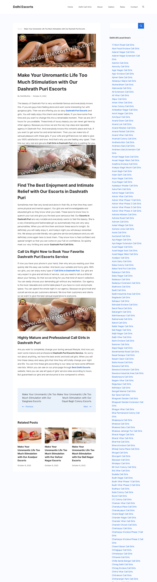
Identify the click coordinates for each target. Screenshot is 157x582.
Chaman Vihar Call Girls (123, 503)
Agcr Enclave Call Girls (123, 74)
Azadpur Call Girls (120, 258)
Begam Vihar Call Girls (122, 380)
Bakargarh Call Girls (121, 312)
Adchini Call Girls (120, 63)
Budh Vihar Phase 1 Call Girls (126, 481)
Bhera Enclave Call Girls (123, 445)
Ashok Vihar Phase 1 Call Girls (126, 200)
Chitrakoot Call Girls (121, 575)
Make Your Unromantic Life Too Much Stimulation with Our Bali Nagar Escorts (83, 453)
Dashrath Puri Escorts (76, 110)
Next (86, 406)
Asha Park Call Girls (121, 189)
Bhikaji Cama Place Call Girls (125, 449)
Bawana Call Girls (120, 366)
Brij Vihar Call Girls (121, 470)
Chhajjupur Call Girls (121, 550)
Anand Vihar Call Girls (122, 135)
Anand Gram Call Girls (122, 120)
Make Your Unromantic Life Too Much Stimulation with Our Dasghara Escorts (39, 398)
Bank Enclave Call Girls (123, 341)
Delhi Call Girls (85, 7)
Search (141, 26)
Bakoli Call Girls (119, 323)
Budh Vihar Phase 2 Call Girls (126, 485)
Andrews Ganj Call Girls (123, 146)
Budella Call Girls (120, 474)
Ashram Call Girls (120, 221)
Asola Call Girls (119, 232)
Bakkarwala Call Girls (122, 319)
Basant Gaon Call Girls (123, 359)
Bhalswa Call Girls (120, 424)
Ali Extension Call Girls (123, 92)
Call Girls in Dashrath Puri (67, 270)
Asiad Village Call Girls (122, 225)
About (100, 7)
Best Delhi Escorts (81, 367)
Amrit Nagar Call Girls (122, 113)
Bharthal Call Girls (120, 442)
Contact (134, 7)
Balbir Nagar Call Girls (122, 326)
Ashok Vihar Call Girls (122, 196)
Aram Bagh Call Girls (122, 171)
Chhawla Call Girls (121, 557)
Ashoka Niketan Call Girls (124, 214)
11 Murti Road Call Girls (123, 45)
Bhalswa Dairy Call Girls (123, 427)
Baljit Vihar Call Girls (121, 337)
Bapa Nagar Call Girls (122, 348)
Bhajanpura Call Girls (122, 420)
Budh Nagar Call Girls (122, 478)
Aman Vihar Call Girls (122, 102)
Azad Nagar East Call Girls (124, 250)
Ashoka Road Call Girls (123, 218)
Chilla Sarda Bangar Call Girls (126, 561)
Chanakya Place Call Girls (124, 506)
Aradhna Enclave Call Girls (124, 164)
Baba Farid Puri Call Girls (124, 268)
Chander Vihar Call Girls (123, 521)
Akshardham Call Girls (122, 84)
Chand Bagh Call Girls (122, 514)
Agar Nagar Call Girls (122, 70)
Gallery (111, 7)
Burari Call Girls (119, 496)
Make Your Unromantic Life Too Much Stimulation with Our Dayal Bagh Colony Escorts (74, 398)
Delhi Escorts (23, 7)
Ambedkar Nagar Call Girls (125, 110)
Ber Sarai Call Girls (121, 395)
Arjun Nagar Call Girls (122, 178)
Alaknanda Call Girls (121, 88)
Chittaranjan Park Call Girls (125, 579)
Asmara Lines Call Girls (123, 229)
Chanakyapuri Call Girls (123, 510)
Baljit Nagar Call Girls (122, 333)
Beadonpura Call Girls (122, 377)
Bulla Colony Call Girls (122, 492)
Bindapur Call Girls (121, 463)
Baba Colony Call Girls (122, 265)
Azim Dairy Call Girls (121, 261)
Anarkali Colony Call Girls (124, 138)
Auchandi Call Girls (121, 236)
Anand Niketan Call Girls (124, 128)
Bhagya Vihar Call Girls (123, 409)
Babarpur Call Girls (121, 272)
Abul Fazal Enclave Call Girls (125, 48)
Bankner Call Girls (120, 344)
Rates (122, 7)
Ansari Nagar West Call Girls (125, 160)
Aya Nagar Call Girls (121, 239)
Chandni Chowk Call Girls (124, 525)
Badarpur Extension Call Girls (126, 283)
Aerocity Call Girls (120, 66)
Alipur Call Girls (119, 99)
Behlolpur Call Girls (121, 387)
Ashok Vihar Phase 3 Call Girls (126, 207)
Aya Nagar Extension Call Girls (126, 243)
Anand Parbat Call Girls (123, 131)
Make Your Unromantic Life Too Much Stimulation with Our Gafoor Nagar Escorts (56, 453)
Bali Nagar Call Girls (121, 330)
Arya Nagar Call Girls (122, 182)
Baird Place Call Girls (122, 308)
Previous (29, 406)
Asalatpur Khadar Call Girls (125, 185)
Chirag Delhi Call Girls (122, 564)
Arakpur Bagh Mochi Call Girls (126, 167)
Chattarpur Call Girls (122, 528)
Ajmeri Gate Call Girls (122, 77)
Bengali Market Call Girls (124, 391)
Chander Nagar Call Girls (124, 517)
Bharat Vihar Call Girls (122, 438)
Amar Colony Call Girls (123, 106)
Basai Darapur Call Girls (123, 355)
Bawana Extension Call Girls (125, 369)
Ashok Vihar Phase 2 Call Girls (126, 203)
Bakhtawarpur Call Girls (123, 315)
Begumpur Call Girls (121, 384)
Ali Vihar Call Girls (120, 95)
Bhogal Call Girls (120, 452)
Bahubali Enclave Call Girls (124, 304)
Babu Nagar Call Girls (122, 276)
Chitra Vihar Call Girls (122, 571)
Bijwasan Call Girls (121, 460)
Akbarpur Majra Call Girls (124, 81)
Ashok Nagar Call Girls (123, 193)
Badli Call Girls (119, 290)
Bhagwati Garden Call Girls (125, 398)
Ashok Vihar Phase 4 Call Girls (126, 211)
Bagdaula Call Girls (121, 297)
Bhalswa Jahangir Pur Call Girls (127, 431)
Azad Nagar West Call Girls (125, 254)
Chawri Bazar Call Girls (123, 546)
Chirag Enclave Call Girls (124, 568)
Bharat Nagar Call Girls (123, 434)
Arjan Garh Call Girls (121, 175)
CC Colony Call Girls (121, 499)
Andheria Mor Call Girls (123, 142)
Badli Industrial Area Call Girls (126, 294)
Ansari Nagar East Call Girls (125, 157)
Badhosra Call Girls (121, 286)
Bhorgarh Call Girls (121, 456)
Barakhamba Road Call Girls (125, 351)
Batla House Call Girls (122, 362)
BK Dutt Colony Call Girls (124, 467)
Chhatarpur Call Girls (122, 553)
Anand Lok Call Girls (121, 124)
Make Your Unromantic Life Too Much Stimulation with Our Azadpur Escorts (29, 453)
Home (70, 7)
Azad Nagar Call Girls (122, 247)
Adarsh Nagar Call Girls (123, 52)
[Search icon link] (142, 7)
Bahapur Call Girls (120, 301)
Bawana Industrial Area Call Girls (127, 373)
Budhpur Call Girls (120, 489)
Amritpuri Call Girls (121, 117)
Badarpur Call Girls (121, 279)
